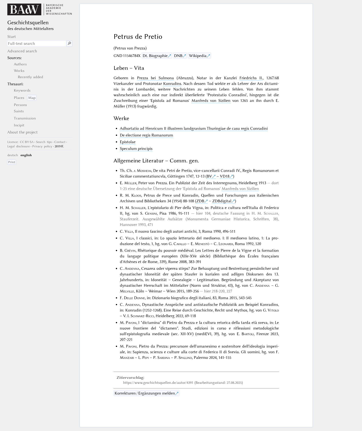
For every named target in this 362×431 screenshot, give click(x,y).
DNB (178, 55)
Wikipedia (198, 55)
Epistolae (128, 141)
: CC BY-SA (20, 142)
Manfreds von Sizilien (210, 100)
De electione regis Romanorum (146, 135)
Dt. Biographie (155, 55)
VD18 (224, 176)
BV (209, 176)
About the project (22, 132)
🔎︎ (69, 43)
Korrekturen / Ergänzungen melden (145, 393)
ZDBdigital (221, 201)
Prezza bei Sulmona (155, 77)
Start (11, 36)
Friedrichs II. (251, 77)
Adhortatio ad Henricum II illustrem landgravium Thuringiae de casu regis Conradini (194, 128)
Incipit (19, 125)
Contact (59, 142)
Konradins (172, 83)
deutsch (12, 155)
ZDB (200, 201)
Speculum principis (136, 148)
